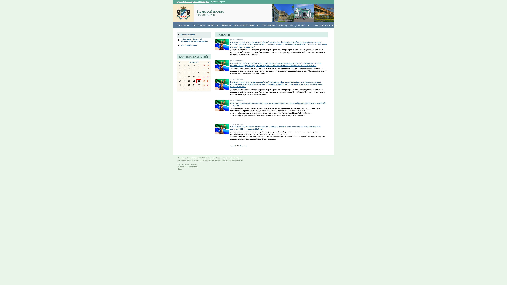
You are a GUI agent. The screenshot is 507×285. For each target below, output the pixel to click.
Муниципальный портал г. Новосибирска (193, 2)
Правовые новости (188, 35)
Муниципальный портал (187, 164)
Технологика (235, 158)
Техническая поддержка (187, 166)
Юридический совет (189, 45)
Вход (180, 169)
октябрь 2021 (194, 62)
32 (235, 145)
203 (245, 145)
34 (240, 145)
